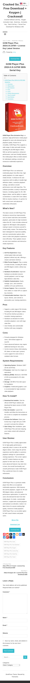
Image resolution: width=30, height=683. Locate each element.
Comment (6, 592)
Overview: (10, 84)
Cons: (9, 91)
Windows (20, 40)
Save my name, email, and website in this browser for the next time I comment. (15, 643)
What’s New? (11, 86)
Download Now (15, 59)
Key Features (11, 87)
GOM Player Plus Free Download (11, 544)
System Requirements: (13, 93)
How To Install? (11, 95)
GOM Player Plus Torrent (10, 557)
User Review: (11, 97)
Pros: (9, 89)
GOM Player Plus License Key (11, 550)
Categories (6, 662)
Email (5, 625)
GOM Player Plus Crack (9, 541)
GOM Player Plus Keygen (10, 547)
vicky (14, 52)
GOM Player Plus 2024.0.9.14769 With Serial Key (15, 81)
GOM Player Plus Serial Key (10, 554)
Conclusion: (11, 98)
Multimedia (15, 40)
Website (5, 633)
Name (5, 617)
